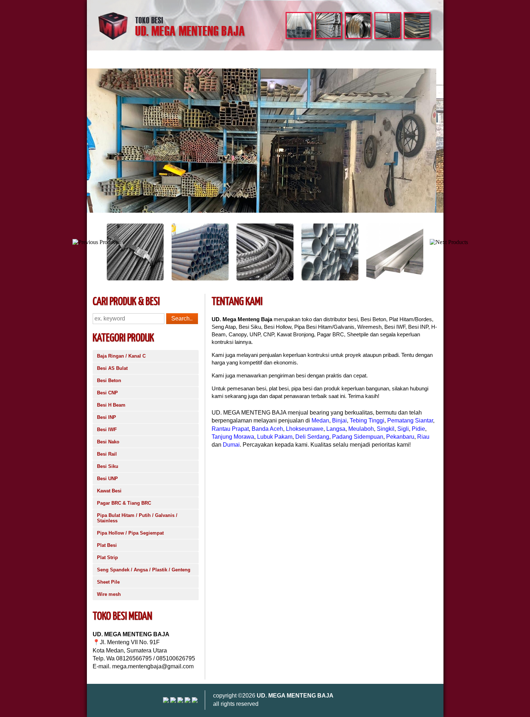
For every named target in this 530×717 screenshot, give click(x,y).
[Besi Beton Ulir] (103, 279)
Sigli (403, 429)
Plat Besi (107, 545)
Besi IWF (107, 429)
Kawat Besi (109, 491)
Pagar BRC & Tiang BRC (124, 503)
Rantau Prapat (230, 429)
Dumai (231, 445)
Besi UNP (107, 478)
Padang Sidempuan (357, 437)
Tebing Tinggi (367, 420)
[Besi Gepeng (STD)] (362, 279)
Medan (320, 420)
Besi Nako (108, 441)
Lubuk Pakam (274, 437)
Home (100, 59)
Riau (423, 437)
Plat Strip (107, 557)
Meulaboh (361, 429)
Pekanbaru (400, 437)
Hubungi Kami (246, 59)
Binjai (339, 420)
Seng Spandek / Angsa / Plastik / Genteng (143, 569)
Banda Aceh (267, 429)
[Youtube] (173, 701)
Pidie (418, 429)
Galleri (211, 59)
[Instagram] (166, 701)
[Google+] (180, 701)
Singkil (385, 429)
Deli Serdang (312, 437)
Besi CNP (107, 392)
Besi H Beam (111, 405)
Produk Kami (176, 59)
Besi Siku (107, 466)
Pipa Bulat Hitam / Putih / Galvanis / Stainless (137, 518)
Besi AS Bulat (112, 368)
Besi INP (106, 417)
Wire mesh (109, 594)
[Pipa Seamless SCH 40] (167, 279)
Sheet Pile (108, 582)
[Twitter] (187, 701)
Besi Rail (107, 454)
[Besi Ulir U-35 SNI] (232, 279)
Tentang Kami (135, 59)
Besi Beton (109, 380)
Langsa (335, 429)
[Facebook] (195, 701)
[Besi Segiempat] (427, 279)
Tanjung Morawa (233, 437)
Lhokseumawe (304, 429)
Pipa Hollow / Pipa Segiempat (130, 533)
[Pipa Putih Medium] (297, 279)
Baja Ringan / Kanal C (121, 356)
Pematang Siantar (410, 420)
